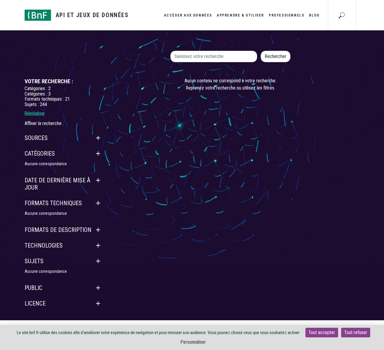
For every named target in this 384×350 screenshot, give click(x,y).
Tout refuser (355, 332)
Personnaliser (193, 342)
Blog (314, 15)
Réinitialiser (35, 113)
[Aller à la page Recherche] (342, 15)
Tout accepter (321, 332)
